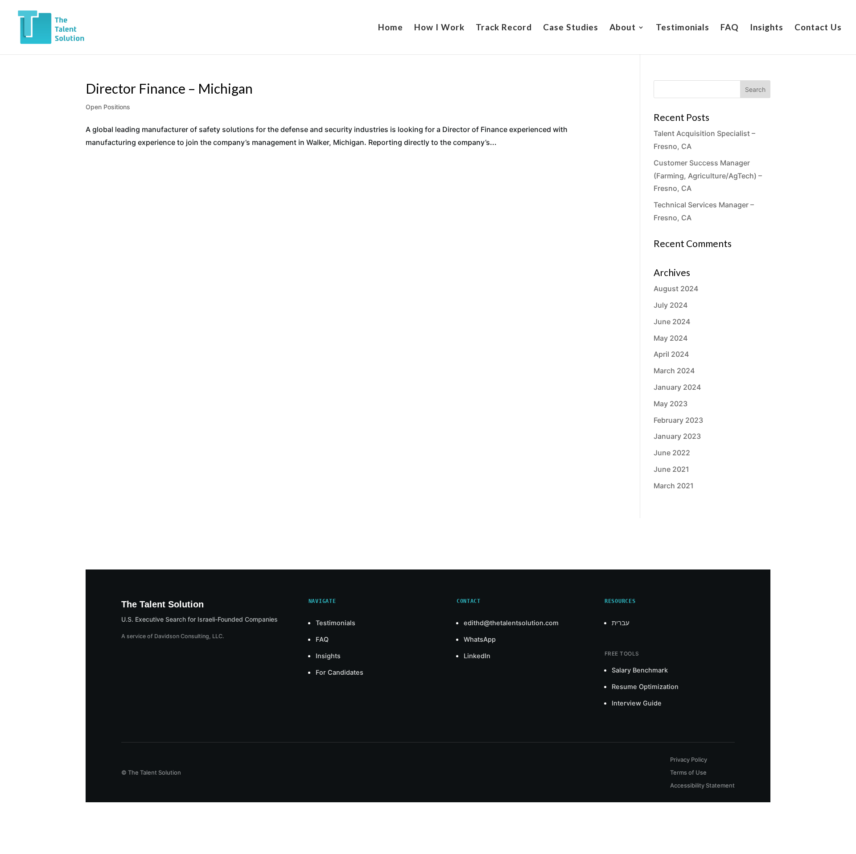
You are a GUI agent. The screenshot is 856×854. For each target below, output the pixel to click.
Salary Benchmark (640, 670)
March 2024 (674, 370)
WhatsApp (480, 639)
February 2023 (678, 420)
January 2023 (677, 436)
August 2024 (676, 288)
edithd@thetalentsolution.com (511, 623)
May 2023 (670, 403)
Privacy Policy (688, 759)
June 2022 (672, 452)
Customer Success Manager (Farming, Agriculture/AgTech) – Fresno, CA (708, 175)
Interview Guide (637, 703)
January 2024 (677, 387)
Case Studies (570, 28)
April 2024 (671, 354)
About (622, 28)
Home (390, 28)
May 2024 (670, 338)
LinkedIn (477, 656)
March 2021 (674, 485)
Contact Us (818, 28)
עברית (621, 623)
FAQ (729, 28)
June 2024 (672, 321)
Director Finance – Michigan (169, 88)
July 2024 (670, 305)
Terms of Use (688, 772)
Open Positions (108, 107)
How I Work (439, 28)
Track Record (504, 28)
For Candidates (339, 672)
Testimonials (682, 28)
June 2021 (671, 469)
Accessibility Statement (702, 785)
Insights (766, 28)
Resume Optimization (645, 687)
